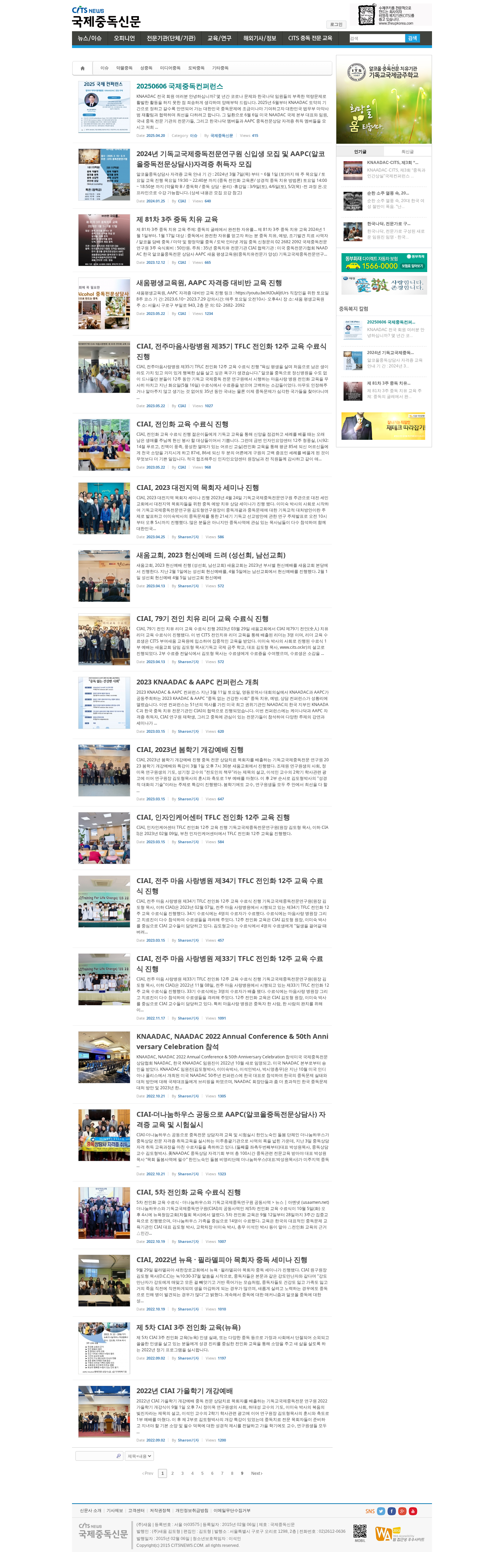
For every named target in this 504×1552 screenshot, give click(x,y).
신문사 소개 (90, 1510)
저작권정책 (160, 1510)
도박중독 (196, 68)
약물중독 (124, 68)
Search (118, 1456)
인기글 (360, 151)
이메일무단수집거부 (232, 1510)
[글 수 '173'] (84, 68)
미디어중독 (170, 68)
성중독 (146, 68)
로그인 (336, 24)
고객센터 (136, 1510)
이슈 (104, 68)
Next (256, 1473)
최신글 (407, 151)
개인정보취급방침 (192, 1510)
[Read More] (202, 109)
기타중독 (220, 68)
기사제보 (115, 1510)
